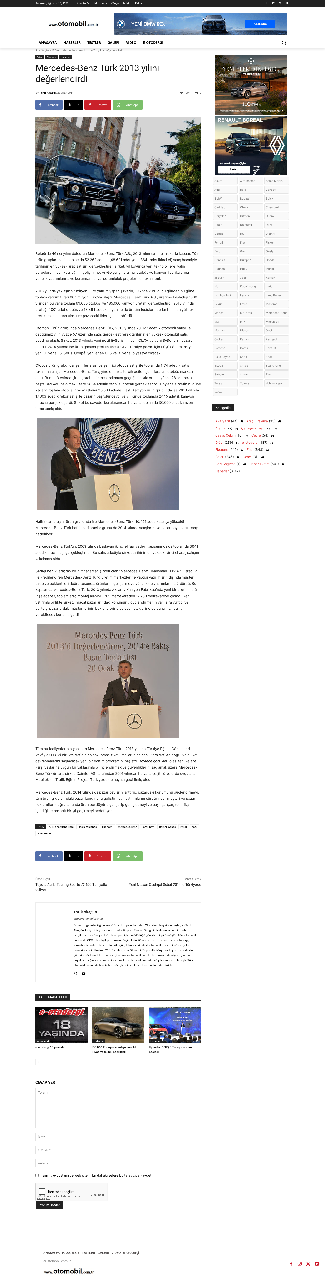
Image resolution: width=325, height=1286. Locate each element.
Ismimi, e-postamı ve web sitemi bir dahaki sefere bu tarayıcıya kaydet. (96, 1175)
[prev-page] (38, 1062)
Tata (269, 374)
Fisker (270, 242)
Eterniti (270, 233)
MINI (243, 321)
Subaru (219, 374)
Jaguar (219, 277)
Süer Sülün (44, 833)
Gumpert (245, 260)
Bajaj (243, 189)
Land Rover (273, 295)
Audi (217, 189)
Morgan (219, 330)
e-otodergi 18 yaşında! (50, 1047)
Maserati (271, 304)
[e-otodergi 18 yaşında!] (61, 1025)
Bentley (271, 189)
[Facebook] (267, 3)
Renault (271, 348)
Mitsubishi (272, 321)
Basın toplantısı (87, 826)
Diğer (55, 50)
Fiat (242, 242)
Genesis (219, 260)
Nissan (244, 330)
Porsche (219, 348)
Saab (243, 357)
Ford (217, 251)
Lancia (244, 295)
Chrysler (220, 216)
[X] (280, 3)
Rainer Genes (167, 826)
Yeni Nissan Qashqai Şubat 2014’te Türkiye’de (165, 884)
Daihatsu (246, 225)
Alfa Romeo (247, 181)
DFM (269, 225)
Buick (269, 198)
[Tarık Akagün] (55, 942)
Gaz (243, 251)
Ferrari (218, 242)
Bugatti (245, 198)
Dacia (218, 225)
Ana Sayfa (42, 50)
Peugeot (271, 339)
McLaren (246, 313)
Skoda (218, 365)
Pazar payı (148, 826)
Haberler (66, 57)
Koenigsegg (248, 286)
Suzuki (244, 374)
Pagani (244, 339)
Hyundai (220, 269)
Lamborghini (222, 295)
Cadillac (219, 207)
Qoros (244, 348)
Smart (244, 365)
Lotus (243, 304)
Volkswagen (274, 383)
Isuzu (243, 269)
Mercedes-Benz (127, 826)
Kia (216, 286)
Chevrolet (272, 207)
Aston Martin (274, 181)
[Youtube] (287, 3)
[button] (284, 42)
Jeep (243, 277)
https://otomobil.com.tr (88, 918)
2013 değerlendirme (61, 826)
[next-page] (46, 1062)
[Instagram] (273, 3)
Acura (218, 181)
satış (194, 826)
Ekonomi (52, 57)
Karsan (270, 277)
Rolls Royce (222, 357)
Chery (244, 207)
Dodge (218, 233)
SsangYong (273, 365)
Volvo (218, 392)
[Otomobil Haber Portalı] (73, 24)
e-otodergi (43, 1041)
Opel (269, 330)
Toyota (244, 383)
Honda (270, 260)
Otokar (218, 339)
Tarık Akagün (48, 92)
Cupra (270, 216)
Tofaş (218, 383)
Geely (270, 251)
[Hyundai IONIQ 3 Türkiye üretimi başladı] (175, 1025)
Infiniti (270, 269)
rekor (183, 826)
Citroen (245, 216)
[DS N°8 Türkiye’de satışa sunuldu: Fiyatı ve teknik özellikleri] (118, 1025)
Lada (269, 286)
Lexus (218, 304)
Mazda (219, 313)
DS (242, 233)
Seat (269, 357)
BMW (218, 198)
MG (216, 321)
